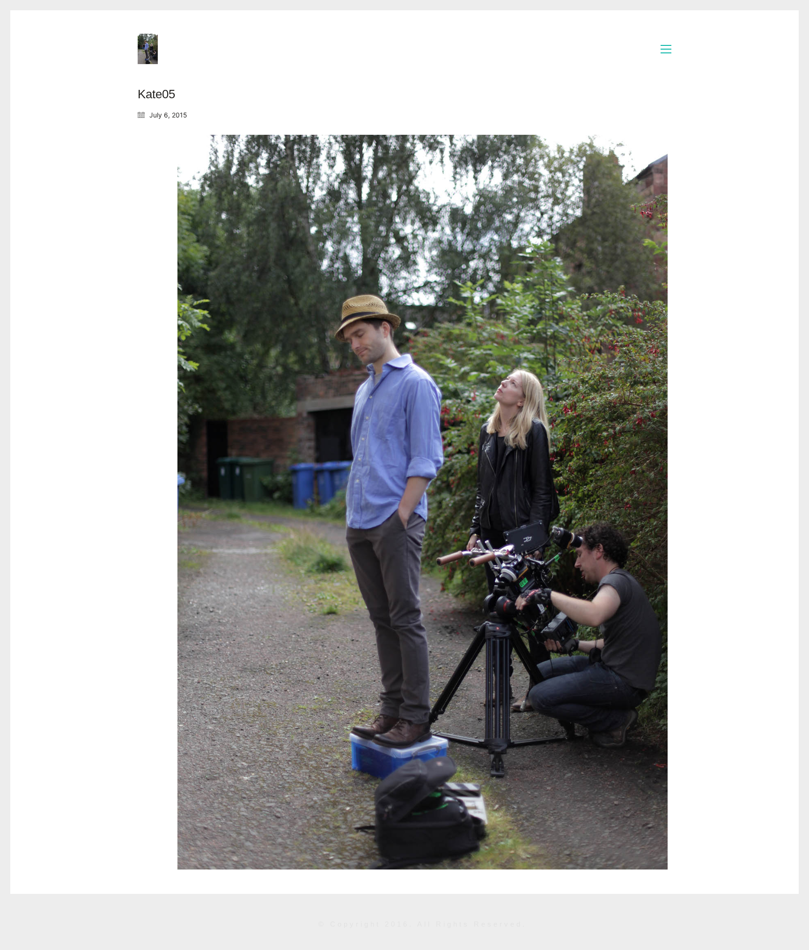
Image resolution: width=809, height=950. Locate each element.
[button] (666, 49)
